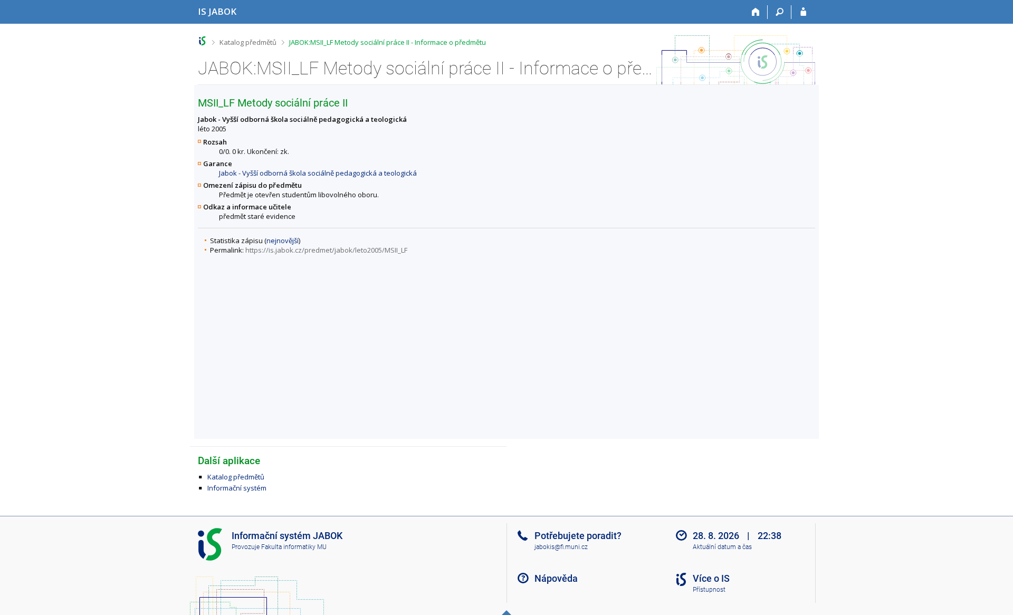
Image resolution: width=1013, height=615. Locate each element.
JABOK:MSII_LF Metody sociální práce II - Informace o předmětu (387, 42)
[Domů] (756, 12)
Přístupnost (709, 589)
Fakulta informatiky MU (294, 547)
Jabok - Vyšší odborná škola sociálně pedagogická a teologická (318, 173)
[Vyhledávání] (779, 12)
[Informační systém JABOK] (202, 40)
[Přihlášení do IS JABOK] (803, 12)
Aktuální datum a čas (722, 547)
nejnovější (282, 240)
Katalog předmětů (247, 42)
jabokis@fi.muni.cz (561, 547)
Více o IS (711, 578)
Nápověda (556, 578)
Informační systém (236, 488)
